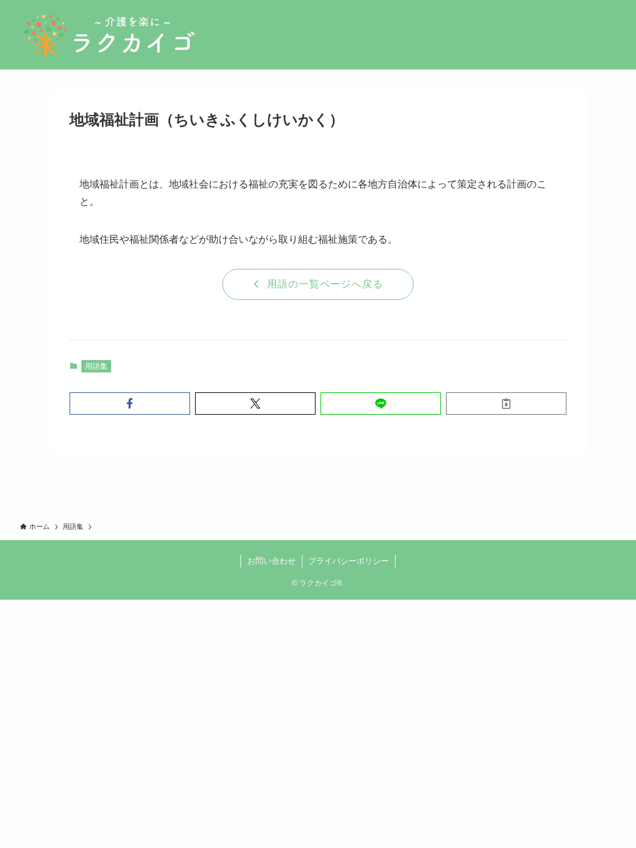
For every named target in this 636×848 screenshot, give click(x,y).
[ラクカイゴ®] (109, 35)
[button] (130, 403)
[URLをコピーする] (506, 403)
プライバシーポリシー (348, 561)
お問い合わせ (271, 561)
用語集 (96, 366)
